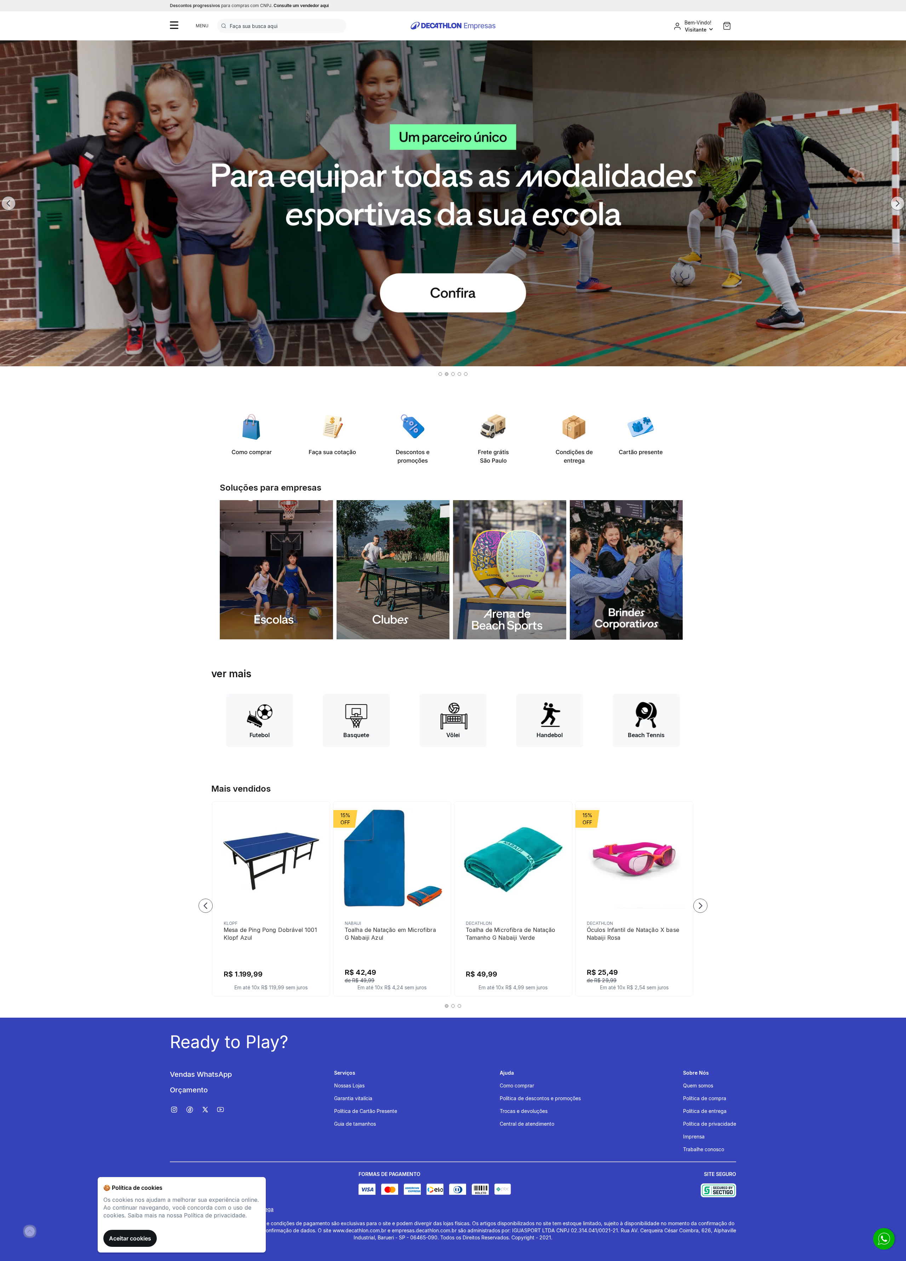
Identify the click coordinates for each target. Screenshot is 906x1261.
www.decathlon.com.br (359, 1230)
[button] (440, 374)
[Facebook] (193, 1110)
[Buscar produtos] (225, 26)
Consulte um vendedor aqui (301, 5)
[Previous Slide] (8, 203)
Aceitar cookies (130, 1238)
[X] (209, 1110)
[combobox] (281, 26)
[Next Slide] (897, 203)
